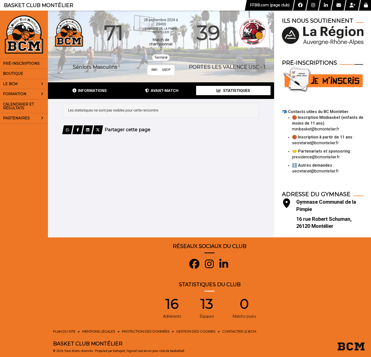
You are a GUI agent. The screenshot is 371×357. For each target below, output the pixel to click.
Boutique (13, 73)
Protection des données (146, 331)
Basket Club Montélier (38, 5)
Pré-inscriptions (21, 63)
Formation (14, 94)
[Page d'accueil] (24, 34)
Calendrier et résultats (18, 106)
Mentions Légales (98, 331)
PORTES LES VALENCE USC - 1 (227, 67)
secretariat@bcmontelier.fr (315, 142)
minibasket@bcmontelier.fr (315, 129)
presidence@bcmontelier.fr (316, 157)
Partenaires (16, 118)
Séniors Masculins (95, 67)
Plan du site (64, 331)
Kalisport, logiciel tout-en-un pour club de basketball (148, 351)
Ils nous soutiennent (317, 20)
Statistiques (236, 90)
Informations (92, 90)
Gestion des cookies (196, 331)
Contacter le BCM (239, 331)
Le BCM (10, 84)
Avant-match (164, 90)
